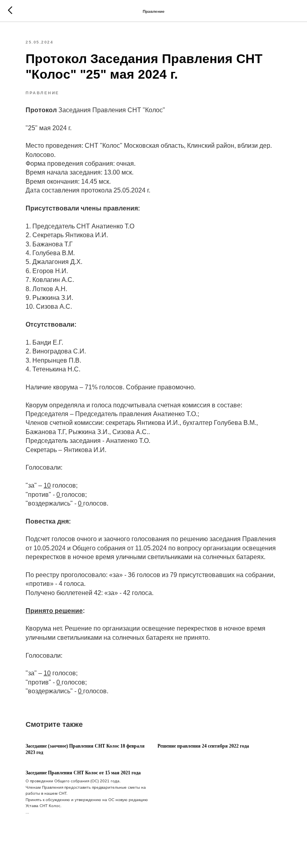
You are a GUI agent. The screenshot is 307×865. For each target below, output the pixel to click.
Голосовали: (44, 467)
